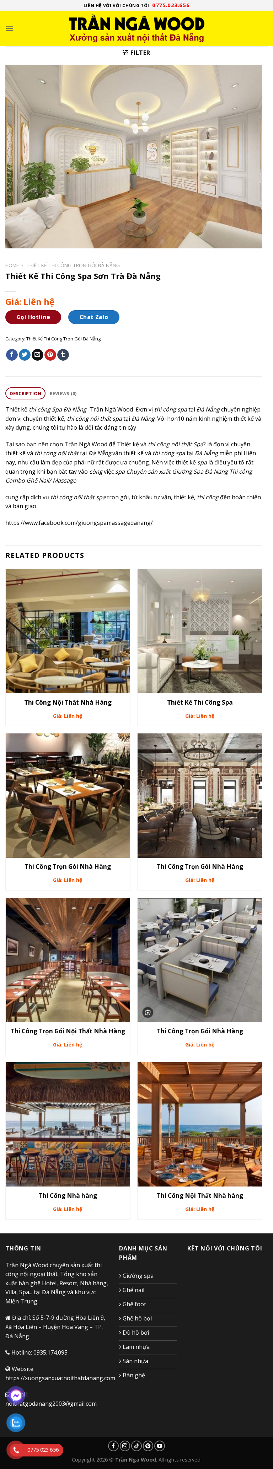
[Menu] (9, 28)
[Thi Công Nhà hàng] (68, 1124)
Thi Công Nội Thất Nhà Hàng (68, 702)
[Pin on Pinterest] (50, 355)
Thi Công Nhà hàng (68, 1196)
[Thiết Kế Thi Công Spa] (200, 631)
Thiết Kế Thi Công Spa (200, 702)
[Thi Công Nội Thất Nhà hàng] (200, 1124)
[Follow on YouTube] (159, 1446)
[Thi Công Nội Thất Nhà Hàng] (68, 631)
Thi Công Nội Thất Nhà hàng (200, 1196)
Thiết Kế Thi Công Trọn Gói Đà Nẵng (73, 265)
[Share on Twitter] (25, 355)
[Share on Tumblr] (63, 355)
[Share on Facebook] (12, 355)
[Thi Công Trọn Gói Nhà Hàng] (68, 795)
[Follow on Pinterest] (148, 1446)
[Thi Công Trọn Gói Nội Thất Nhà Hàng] (68, 960)
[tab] (25, 393)
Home (12, 265)
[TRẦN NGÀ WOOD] (136, 28)
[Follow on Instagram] (125, 1446)
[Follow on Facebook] (113, 1446)
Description (26, 393)
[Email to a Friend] (37, 355)
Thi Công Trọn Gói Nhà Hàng (68, 867)
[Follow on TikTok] (136, 1446)
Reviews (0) (63, 393)
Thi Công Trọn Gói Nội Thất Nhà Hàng (68, 1031)
